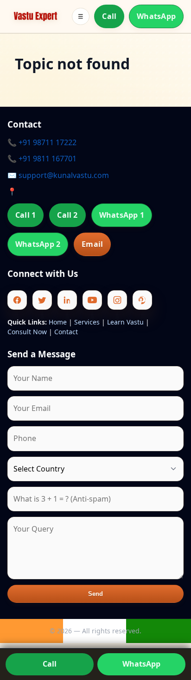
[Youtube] (92, 300)
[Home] (35, 16)
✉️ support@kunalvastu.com (58, 175)
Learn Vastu (125, 322)
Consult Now (27, 331)
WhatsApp (156, 16)
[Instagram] (117, 300)
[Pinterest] (142, 300)
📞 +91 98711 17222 (41, 142)
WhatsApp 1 (121, 215)
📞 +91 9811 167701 (41, 158)
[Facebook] (17, 300)
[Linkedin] (67, 300)
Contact (66, 331)
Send (95, 593)
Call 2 (67, 215)
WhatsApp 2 (37, 244)
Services (87, 322)
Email (92, 244)
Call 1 (25, 215)
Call (109, 16)
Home (58, 322)
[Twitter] (42, 300)
